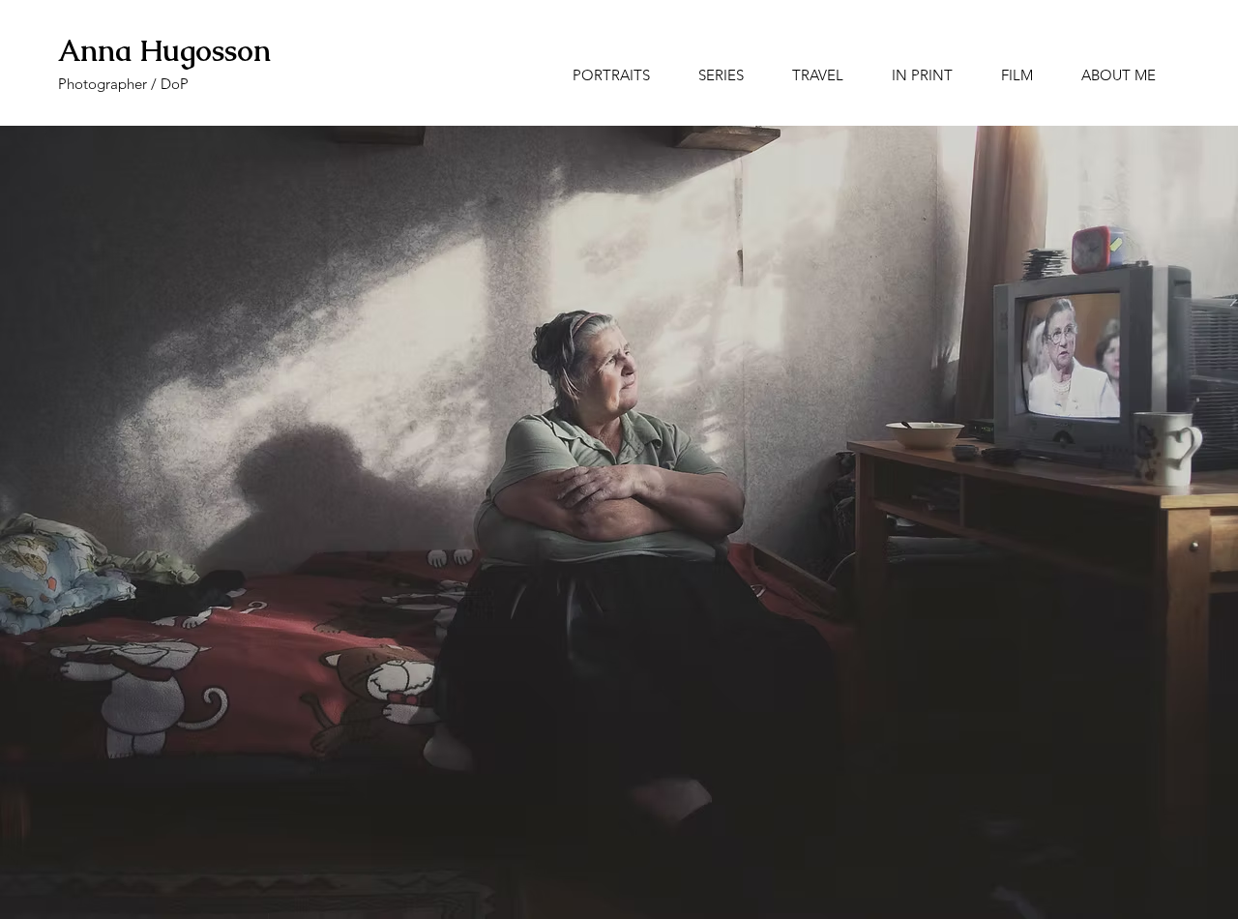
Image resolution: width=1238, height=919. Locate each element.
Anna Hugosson (164, 51)
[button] (721, 75)
